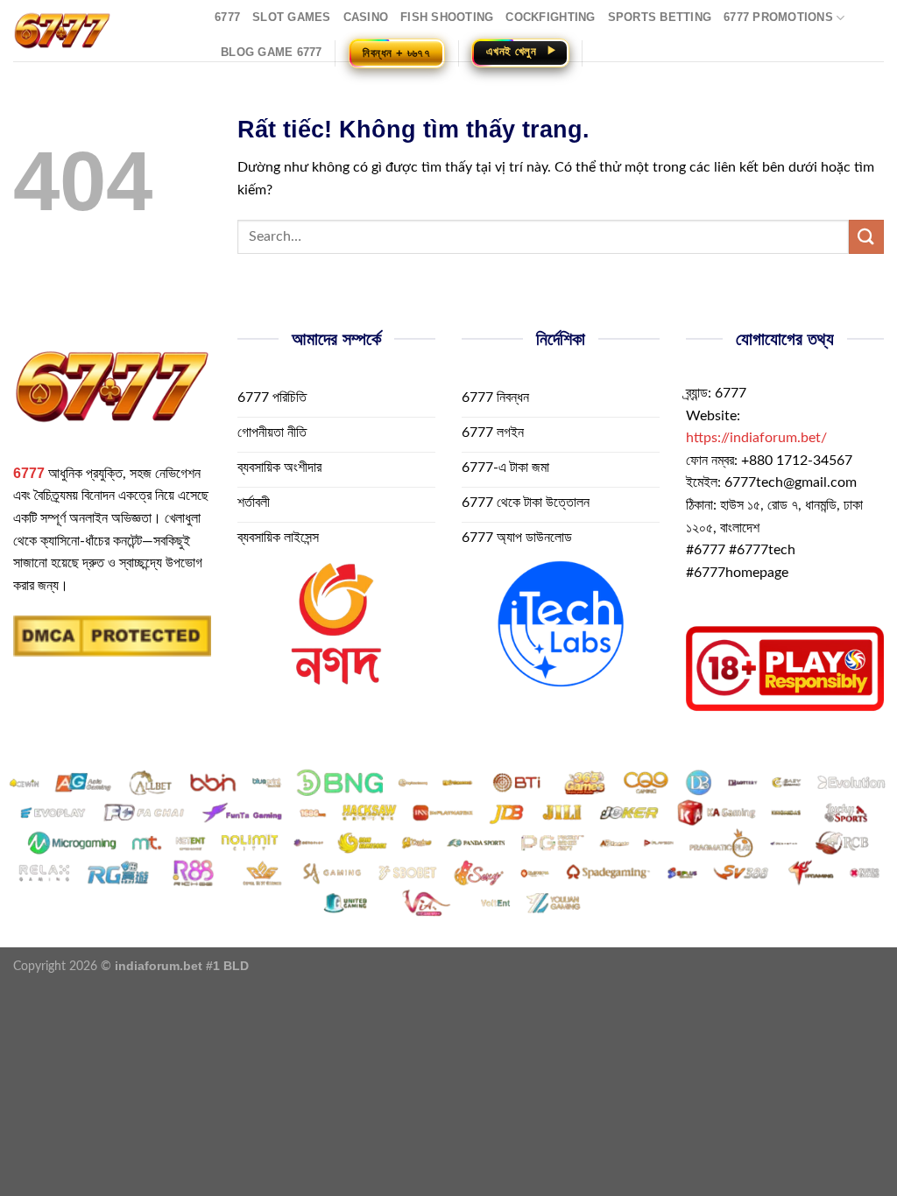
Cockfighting (550, 17)
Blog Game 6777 (271, 52)
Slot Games (291, 17)
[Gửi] (866, 237)
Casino (366, 17)
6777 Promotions (778, 17)
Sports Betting (660, 17)
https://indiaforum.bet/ (756, 438)
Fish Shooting (446, 17)
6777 (227, 17)
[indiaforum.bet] (100, 30)
